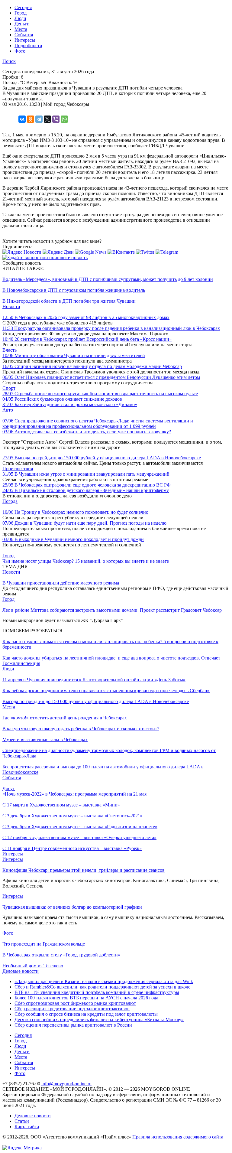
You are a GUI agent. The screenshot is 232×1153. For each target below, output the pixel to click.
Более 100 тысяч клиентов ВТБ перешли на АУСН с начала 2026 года (86, 997)
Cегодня (23, 7)
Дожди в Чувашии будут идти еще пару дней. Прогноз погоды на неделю (84, 523)
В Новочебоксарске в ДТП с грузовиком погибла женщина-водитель (73, 290)
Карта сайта (26, 1126)
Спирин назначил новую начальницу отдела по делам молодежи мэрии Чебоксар (92, 366)
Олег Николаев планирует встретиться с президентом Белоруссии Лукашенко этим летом (101, 377)
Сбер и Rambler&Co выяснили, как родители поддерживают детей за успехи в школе (102, 986)
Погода (10, 501)
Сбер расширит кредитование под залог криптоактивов (72, 1008)
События (23, 34)
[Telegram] (39, 119)
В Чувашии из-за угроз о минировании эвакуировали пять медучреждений (85, 474)
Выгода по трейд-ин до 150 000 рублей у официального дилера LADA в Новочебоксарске (101, 457)
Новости (11, 306)
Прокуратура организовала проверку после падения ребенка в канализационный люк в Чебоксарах (111, 328)
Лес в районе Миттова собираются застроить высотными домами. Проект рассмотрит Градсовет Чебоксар (112, 610)
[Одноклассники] (30, 119)
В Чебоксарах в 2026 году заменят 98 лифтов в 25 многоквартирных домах (85, 317)
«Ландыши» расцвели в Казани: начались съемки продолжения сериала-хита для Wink (103, 981)
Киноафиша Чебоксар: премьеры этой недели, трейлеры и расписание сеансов (83, 870)
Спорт (8, 388)
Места (20, 29)
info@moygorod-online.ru (66, 1083)
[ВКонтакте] (22, 119)
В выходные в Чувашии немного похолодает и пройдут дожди (73, 539)
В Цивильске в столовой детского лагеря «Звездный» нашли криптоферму (85, 490)
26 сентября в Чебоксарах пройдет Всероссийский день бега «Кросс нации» (87, 339)
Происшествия (17, 468)
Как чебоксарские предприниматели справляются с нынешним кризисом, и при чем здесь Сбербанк (106, 690)
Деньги (22, 23)
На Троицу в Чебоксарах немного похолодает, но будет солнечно (75, 512)
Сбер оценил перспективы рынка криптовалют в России (73, 1025)
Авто (7, 409)
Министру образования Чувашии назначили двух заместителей (73, 355)
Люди (20, 18)
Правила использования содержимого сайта (177, 1136)
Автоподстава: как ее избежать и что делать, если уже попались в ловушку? (86, 431)
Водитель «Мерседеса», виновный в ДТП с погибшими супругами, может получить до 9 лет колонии (107, 279)
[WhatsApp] (64, 119)
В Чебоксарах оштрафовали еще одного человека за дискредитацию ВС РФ (86, 484)
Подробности (28, 45)
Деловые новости (20, 971)
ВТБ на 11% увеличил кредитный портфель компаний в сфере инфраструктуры (96, 992)
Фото (19, 51)
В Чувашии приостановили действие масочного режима (60, 582)
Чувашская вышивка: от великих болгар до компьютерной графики (72, 907)
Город (20, 12)
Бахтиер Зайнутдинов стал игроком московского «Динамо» (69, 404)
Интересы (24, 40)
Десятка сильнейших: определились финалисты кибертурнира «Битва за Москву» (99, 1019)
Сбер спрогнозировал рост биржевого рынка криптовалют (75, 1003)
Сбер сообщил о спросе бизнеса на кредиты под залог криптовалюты (86, 1014)
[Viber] (56, 119)
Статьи (21, 1121)
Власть (9, 350)
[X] (47, 119)
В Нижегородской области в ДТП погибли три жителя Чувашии (69, 301)
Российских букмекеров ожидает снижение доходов (62, 399)
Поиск (9, 61)
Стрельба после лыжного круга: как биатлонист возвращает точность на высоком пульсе (100, 393)
